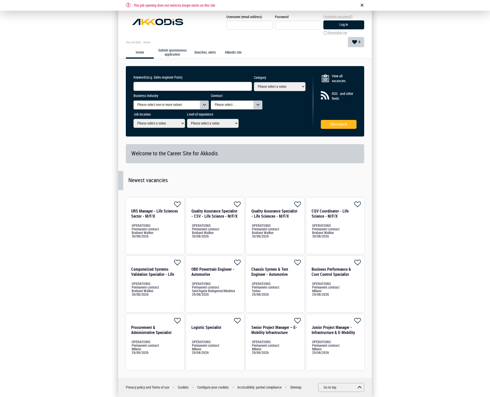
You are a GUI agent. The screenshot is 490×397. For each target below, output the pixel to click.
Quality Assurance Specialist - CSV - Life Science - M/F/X (214, 214)
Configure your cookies (213, 387)
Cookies (183, 387)
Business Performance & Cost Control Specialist (331, 272)
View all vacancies (339, 78)
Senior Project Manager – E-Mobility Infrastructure (274, 330)
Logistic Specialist (206, 327)
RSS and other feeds (342, 96)
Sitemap (295, 387)
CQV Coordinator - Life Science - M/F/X (330, 214)
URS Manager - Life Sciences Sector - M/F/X (154, 214)
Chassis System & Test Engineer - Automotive (269, 272)
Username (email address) (244, 17)
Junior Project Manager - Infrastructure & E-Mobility (333, 330)
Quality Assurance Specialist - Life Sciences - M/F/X (274, 214)
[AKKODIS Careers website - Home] (157, 22)
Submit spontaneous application (172, 52)
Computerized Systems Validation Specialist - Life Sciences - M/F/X (152, 274)
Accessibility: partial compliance (259, 387)
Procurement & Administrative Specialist (151, 330)
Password (282, 17)
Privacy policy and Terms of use (147, 387)
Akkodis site (233, 53)
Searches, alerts (205, 53)
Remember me (337, 33)
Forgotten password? (338, 17)
